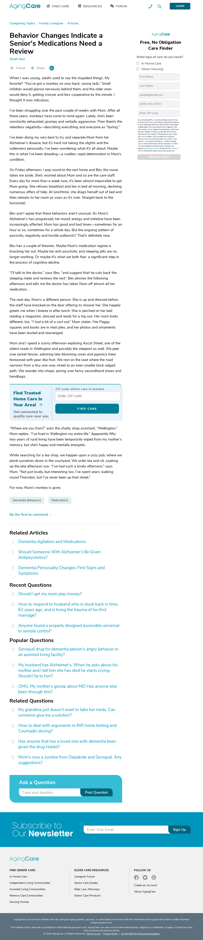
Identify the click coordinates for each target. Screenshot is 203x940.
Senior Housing (152, 69)
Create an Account (145, 885)
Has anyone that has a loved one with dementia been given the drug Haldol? (67, 744)
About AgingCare (144, 891)
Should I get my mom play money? (50, 594)
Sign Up (179, 829)
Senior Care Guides (86, 883)
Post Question (96, 792)
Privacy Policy (153, 148)
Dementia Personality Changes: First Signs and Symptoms (61, 570)
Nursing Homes (19, 902)
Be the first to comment (29, 514)
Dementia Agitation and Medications (52, 541)
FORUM (121, 6)
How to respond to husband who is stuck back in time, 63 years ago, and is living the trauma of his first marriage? (68, 609)
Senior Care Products (87, 895)
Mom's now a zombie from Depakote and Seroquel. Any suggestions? (70, 759)
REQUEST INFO (159, 157)
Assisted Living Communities (27, 889)
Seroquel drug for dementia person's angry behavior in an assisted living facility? (68, 651)
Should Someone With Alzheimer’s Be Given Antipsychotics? (59, 554)
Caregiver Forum (84, 876)
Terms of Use (93, 933)
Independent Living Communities (30, 883)
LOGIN (180, 6)
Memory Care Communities (26, 895)
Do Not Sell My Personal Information (140, 933)
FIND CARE (87, 408)
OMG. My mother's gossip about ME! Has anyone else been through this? (67, 689)
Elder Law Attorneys (87, 889)
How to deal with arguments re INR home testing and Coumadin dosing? (67, 728)
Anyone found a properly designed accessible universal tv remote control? (68, 628)
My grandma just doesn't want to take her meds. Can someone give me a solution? (66, 712)
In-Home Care (151, 63)
